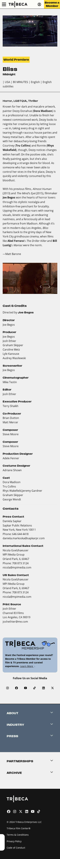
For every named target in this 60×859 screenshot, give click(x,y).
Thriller (33, 100)
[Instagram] (7, 688)
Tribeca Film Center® (18, 828)
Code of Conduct (16, 847)
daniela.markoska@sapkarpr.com (24, 538)
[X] (53, 688)
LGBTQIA (20, 100)
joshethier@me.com (15, 621)
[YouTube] (25, 688)
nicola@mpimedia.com (17, 567)
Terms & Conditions (18, 834)
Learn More (27, 666)
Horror (7, 100)
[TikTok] (35, 688)
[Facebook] (17, 688)
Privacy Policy (14, 841)
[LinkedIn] (43, 688)
